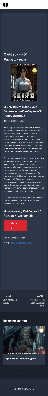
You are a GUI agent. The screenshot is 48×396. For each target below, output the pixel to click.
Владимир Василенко (21, 242)
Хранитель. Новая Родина (21, 358)
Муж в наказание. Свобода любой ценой (37, 301)
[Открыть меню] (43, 4)
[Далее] (41, 347)
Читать (15, 225)
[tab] (19, 370)
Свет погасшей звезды (10, 299)
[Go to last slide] (7, 347)
